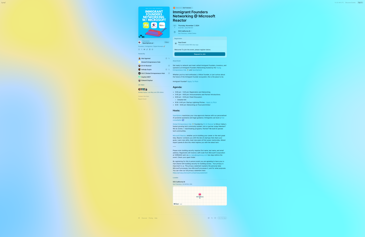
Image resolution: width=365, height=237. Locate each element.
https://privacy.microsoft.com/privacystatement (190, 173)
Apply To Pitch (193, 81)
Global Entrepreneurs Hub (182, 124)
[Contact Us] (215, 218)
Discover (144, 218)
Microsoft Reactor (179, 135)
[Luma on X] (212, 218)
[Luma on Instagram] (208, 218)
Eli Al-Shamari (208, 124)
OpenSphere (196, 70)
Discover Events (350, 2)
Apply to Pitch (211, 102)
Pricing (151, 218)
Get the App (222, 218)
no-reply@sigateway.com (198, 155)
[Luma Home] (4, 2)
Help (155, 218)
